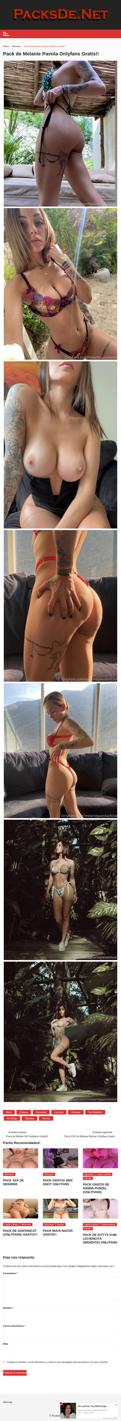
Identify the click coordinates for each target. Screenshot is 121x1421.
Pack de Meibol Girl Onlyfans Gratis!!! (27, 1136)
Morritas (87, 1178)
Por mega (12, 1118)
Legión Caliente (104, 1174)
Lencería (58, 1112)
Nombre (8, 1308)
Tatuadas (29, 1118)
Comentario (10, 1273)
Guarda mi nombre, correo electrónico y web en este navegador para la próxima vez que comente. (57, 1362)
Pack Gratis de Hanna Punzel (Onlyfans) (96, 1188)
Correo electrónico (14, 1326)
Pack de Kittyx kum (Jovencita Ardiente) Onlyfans (100, 1238)
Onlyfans (76, 1112)
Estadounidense (108, 1224)
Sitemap (7, 1402)
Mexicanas (9, 1174)
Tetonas (46, 1118)
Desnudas (41, 1112)
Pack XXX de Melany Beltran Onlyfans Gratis (89, 1136)
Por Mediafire (95, 1112)
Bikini (9, 1112)
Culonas (24, 1112)
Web (5, 1344)
